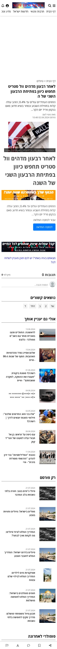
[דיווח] (7, 645)
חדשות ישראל (20, 11)
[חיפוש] (49, 6)
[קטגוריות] (54, 6)
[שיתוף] (50, 645)
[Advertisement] (28, 45)
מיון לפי (6, 274)
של (52, 306)
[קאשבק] (28, 196)
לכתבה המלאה (44, 227)
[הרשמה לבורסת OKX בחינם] (28, 247)
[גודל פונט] (17, 645)
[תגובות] (28, 645)
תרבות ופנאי (37, 11)
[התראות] (3, 6)
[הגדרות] (7, 6)
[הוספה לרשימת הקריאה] (39, 645)
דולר (33, 306)
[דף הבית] (28, 5)
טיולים (40, 81)
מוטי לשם (47, 114)
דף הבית (50, 11)
